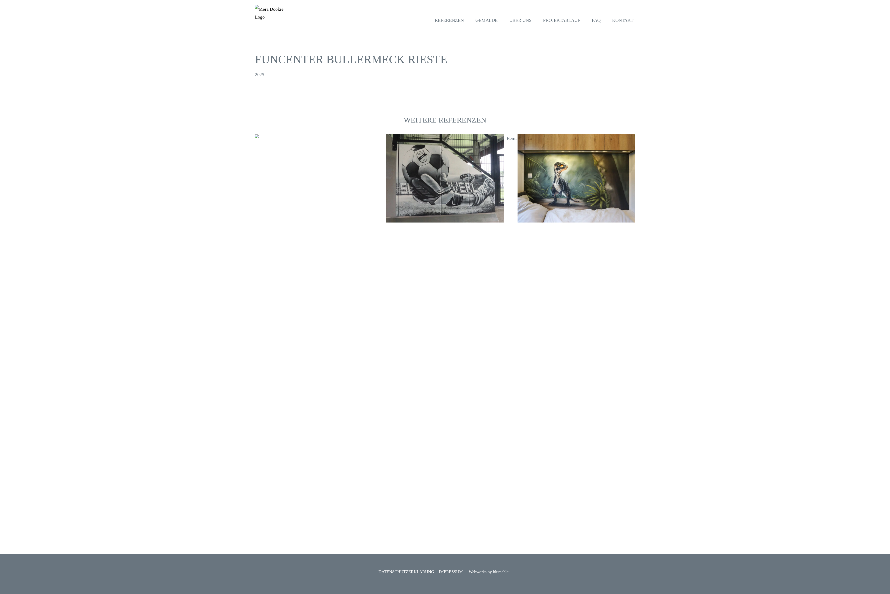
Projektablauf (561, 20)
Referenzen (449, 20)
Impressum (451, 571)
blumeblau (502, 571)
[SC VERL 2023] (445, 178)
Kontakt (622, 20)
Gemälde (486, 20)
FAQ (596, 20)
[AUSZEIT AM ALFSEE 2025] (576, 178)
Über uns (520, 20)
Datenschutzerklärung (406, 571)
